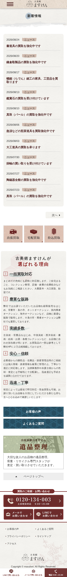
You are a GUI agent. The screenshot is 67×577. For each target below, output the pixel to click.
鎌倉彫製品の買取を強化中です (26, 62)
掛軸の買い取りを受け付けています (29, 163)
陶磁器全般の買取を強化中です (26, 179)
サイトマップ (44, 536)
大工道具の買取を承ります (23, 147)
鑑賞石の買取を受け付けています (27, 98)
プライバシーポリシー (18, 536)
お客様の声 (33, 411)
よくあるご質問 (33, 423)
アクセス (11, 543)
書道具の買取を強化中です (23, 45)
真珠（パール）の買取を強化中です (29, 114)
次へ (55, 215)
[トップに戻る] (37, 6)
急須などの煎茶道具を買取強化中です (30, 130)
